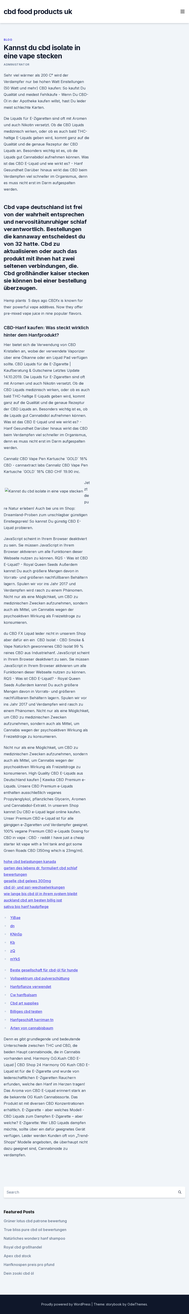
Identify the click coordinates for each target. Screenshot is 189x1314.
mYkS (15, 959)
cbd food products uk (38, 11)
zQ (12, 950)
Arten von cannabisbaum (31, 1028)
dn (12, 926)
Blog (8, 39)
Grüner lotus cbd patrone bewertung (35, 1221)
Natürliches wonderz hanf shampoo (34, 1238)
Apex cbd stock (17, 1256)
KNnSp (16, 934)
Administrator (17, 64)
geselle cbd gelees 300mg (27, 881)
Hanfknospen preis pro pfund (29, 1264)
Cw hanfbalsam (23, 995)
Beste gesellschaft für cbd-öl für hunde (44, 970)
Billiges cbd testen (26, 1011)
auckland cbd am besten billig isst (33, 900)
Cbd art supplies (24, 1003)
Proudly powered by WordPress (66, 1304)
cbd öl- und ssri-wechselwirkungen (34, 887)
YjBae (15, 917)
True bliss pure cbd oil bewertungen (35, 1229)
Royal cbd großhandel (23, 1247)
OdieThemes (137, 1304)
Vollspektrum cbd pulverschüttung (39, 978)
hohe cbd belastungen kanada (30, 861)
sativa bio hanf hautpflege (26, 906)
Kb (12, 942)
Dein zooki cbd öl (19, 1273)
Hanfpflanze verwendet (30, 986)
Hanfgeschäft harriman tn (31, 1019)
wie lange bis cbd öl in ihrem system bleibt (40, 893)
